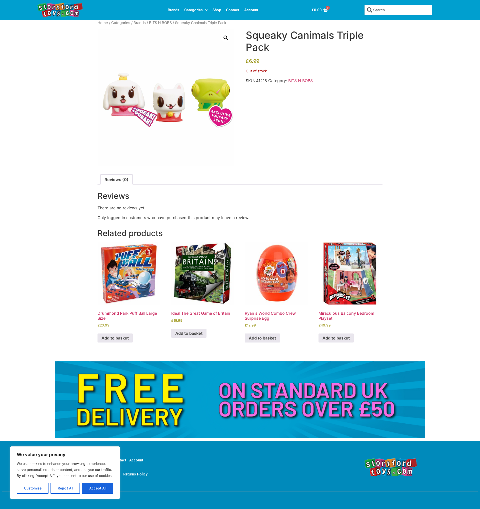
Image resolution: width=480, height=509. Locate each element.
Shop (216, 10)
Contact (232, 10)
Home (103, 23)
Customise (33, 488)
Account (251, 10)
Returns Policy (135, 474)
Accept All (97, 488)
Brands (173, 10)
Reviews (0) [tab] (116, 179)
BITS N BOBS (160, 23)
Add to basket (115, 338)
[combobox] (398, 10)
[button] (225, 37)
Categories (193, 10)
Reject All (65, 488)
